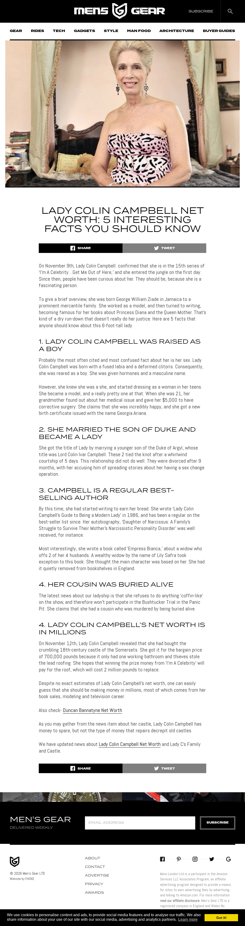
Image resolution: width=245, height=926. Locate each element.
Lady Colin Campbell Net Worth (130, 744)
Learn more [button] (188, 919)
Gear (16, 31)
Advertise (97, 875)
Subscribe (217, 822)
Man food (139, 31)
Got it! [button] (221, 918)
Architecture (176, 31)
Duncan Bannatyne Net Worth (92, 710)
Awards (94, 892)
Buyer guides (219, 31)
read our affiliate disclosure (180, 900)
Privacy (94, 884)
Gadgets (84, 31)
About (92, 858)
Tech (59, 31)
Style (111, 31)
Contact (95, 867)
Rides (37, 31)
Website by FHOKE (22, 879)
